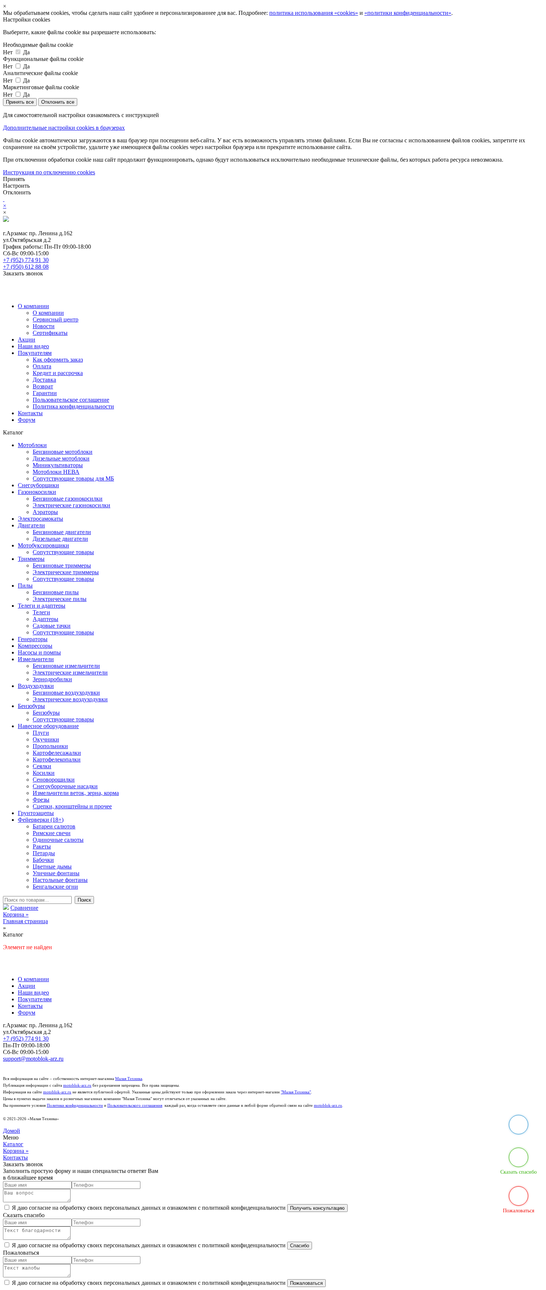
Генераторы (33, 639)
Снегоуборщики (38, 485)
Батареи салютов (54, 826)
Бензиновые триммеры (62, 565)
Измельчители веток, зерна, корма (76, 793)
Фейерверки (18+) (41, 820)
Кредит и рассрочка (58, 373)
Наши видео (33, 346)
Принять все (20, 102)
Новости (44, 326)
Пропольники (50, 746)
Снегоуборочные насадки (65, 786)
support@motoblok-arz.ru (33, 1058)
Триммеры (31, 559)
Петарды (44, 853)
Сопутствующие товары (63, 552)
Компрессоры (35, 646)
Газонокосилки (37, 492)
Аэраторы (45, 512)
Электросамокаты (40, 518)
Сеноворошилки (54, 779)
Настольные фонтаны (60, 880)
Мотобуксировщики (43, 545)
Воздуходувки (36, 686)
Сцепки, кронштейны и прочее (72, 806)
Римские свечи (52, 833)
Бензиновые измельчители (66, 666)
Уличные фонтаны (56, 873)
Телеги (41, 612)
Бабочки (43, 860)
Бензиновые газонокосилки (68, 498)
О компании (33, 306)
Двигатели (31, 525)
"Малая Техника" (296, 1092)
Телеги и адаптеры (41, 605)
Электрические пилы (60, 599)
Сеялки (42, 766)
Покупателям (35, 353)
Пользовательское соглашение (71, 400)
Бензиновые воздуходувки (66, 692)
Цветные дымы (52, 866)
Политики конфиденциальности (75, 1105)
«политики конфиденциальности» (407, 13)
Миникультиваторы (58, 465)
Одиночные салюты (58, 840)
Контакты (30, 413)
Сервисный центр (55, 319)
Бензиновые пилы (56, 592)
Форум (26, 420)
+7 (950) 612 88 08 (26, 267)
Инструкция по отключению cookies (49, 172)
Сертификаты (50, 333)
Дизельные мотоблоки (61, 458)
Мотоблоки (32, 445)
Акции (26, 339)
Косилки (44, 773)
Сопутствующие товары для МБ (73, 478)
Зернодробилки (52, 679)
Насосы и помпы (39, 652)
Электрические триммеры (66, 572)
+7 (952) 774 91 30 (26, 260)
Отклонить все (57, 102)
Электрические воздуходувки (70, 699)
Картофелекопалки (57, 759)
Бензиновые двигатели (62, 532)
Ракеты (42, 846)
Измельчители (36, 659)
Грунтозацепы (36, 813)
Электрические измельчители (70, 672)
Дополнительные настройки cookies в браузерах (64, 128)
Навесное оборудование (48, 726)
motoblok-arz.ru (77, 1085)
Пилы (25, 585)
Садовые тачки (52, 626)
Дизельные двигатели (60, 539)
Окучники (46, 739)
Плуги (41, 733)
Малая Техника (128, 1079)
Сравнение (24, 908)
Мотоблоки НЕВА (56, 472)
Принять (14, 179)
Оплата (42, 366)
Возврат (43, 386)
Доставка (44, 379)
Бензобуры (31, 706)
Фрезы (41, 799)
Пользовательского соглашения (134, 1105)
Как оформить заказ (58, 359)
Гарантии (45, 393)
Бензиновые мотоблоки (62, 452)
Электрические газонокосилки (71, 505)
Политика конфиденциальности (73, 406)
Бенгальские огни (55, 886)
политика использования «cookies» (313, 13)
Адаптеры (45, 619)
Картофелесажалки (57, 753)
